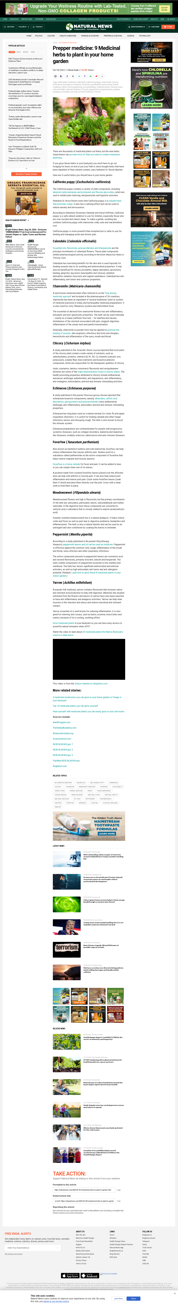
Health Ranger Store (117, 1241)
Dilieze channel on (91, 683)
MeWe (144, 1257)
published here (124, 1287)
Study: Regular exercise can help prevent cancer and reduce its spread (103, 1106)
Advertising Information (85, 1254)
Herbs (64, 87)
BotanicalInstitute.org (63, 733)
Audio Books (51, 19)
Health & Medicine (68, 36)
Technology (144, 36)
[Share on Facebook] (67, 76)
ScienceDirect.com (62, 738)
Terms (68, 1283)
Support (79, 1245)
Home (5, 19)
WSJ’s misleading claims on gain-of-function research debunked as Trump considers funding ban (103, 857)
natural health (59, 89)
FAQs (162, 19)
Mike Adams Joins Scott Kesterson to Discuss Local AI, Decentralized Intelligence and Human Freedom (15, 249)
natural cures (116, 87)
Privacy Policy (81, 1260)
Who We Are (80, 1235)
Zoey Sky (97, 942)
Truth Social (147, 1248)
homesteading (89, 87)
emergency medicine (72, 84)
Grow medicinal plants (63, 623)
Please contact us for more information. (68, 1213)
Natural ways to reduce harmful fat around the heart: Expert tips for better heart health (103, 1084)
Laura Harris (98, 920)
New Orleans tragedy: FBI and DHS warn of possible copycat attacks (101, 946)
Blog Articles (115, 1254)
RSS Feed (113, 1257)
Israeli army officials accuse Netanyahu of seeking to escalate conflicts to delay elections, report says (25, 70)
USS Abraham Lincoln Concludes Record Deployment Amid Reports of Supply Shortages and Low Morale (25, 81)
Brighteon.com (60, 766)
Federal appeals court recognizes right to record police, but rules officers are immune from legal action (25, 107)
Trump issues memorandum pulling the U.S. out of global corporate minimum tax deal (103, 924)
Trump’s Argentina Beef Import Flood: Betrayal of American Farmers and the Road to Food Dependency (24, 137)
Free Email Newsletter (84, 1241)
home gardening (75, 87)
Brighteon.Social (148, 1238)
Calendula (81, 82)
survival (74, 92)
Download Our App (140, 19)
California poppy (93, 82)
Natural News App (116, 1248)
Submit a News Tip (83, 1257)
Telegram (146, 1241)
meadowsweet (103, 87)
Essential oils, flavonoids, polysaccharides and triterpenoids (82, 248)
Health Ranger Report (16, 220)
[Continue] (57, 1248)
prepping (57, 92)
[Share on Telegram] (79, 76)
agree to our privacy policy (56, 1301)
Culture (51, 36)
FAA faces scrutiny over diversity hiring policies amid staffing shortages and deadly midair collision (103, 970)
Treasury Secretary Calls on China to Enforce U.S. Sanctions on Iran (24, 159)
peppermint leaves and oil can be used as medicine (88, 544)
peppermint (94, 89)
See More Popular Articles (26, 174)
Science (130, 36)
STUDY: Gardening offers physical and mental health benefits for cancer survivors (102, 1061)
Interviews (39, 19)
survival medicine (85, 92)
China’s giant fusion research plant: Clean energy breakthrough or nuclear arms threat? (104, 901)
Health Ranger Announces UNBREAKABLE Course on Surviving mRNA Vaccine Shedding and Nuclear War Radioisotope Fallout (36, 251)
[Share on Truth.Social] (85, 76)
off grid (84, 89)
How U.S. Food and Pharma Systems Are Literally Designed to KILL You (15, 268)
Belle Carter (98, 965)
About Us (154, 19)
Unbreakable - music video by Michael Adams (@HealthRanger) (37, 267)
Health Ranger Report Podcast (121, 1245)
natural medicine (73, 89)
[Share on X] (73, 76)
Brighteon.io (147, 1235)
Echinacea (57, 84)
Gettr (144, 1251)
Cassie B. (97, 852)
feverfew (86, 84)
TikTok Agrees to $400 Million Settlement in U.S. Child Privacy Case (24, 126)
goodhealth (96, 84)
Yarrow (97, 92)
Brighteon (14, 19)
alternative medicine (67, 82)
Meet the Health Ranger (85, 1238)
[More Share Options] (102, 76)
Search (172, 19)
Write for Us (80, 1248)
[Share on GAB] (91, 76)
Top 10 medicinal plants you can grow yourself (75, 706)
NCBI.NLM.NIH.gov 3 (63, 755)
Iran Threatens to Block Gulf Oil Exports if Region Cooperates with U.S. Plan (25, 149)
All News (113, 1238)
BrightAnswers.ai (123, 19)
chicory (115, 82)
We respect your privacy (14, 1254)
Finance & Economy (90, 36)
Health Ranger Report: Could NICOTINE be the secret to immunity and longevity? (103, 1038)
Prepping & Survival (113, 36)
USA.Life (145, 1264)
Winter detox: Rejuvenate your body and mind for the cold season (103, 1129)
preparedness (106, 89)
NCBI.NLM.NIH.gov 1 (63, 744)
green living (107, 84)
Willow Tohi (98, 875)
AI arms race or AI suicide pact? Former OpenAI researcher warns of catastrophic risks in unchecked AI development (103, 879)
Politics (38, 36)
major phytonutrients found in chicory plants (99, 371)
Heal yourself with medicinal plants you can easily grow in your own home (88, 711)
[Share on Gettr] (97, 76)
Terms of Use (81, 1264)
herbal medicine (76, 791)
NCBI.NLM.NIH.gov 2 (63, 749)
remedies (65, 92)
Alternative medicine (67, 43)
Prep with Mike (26, 19)
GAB (144, 1260)
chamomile (106, 82)
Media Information (83, 1251)
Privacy (62, 1283)
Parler (144, 1245)
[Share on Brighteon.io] (62, 76)
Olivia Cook (73, 70)
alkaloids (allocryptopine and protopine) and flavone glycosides (83, 192)
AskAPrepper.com (61, 722)
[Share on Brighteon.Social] (56, 76)
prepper (116, 89)
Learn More (118, 1299)
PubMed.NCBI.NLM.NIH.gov (66, 760)
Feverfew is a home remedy (66, 464)
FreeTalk (145, 1254)
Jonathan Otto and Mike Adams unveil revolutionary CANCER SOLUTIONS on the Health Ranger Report (101, 1152)
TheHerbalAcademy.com (64, 727)
